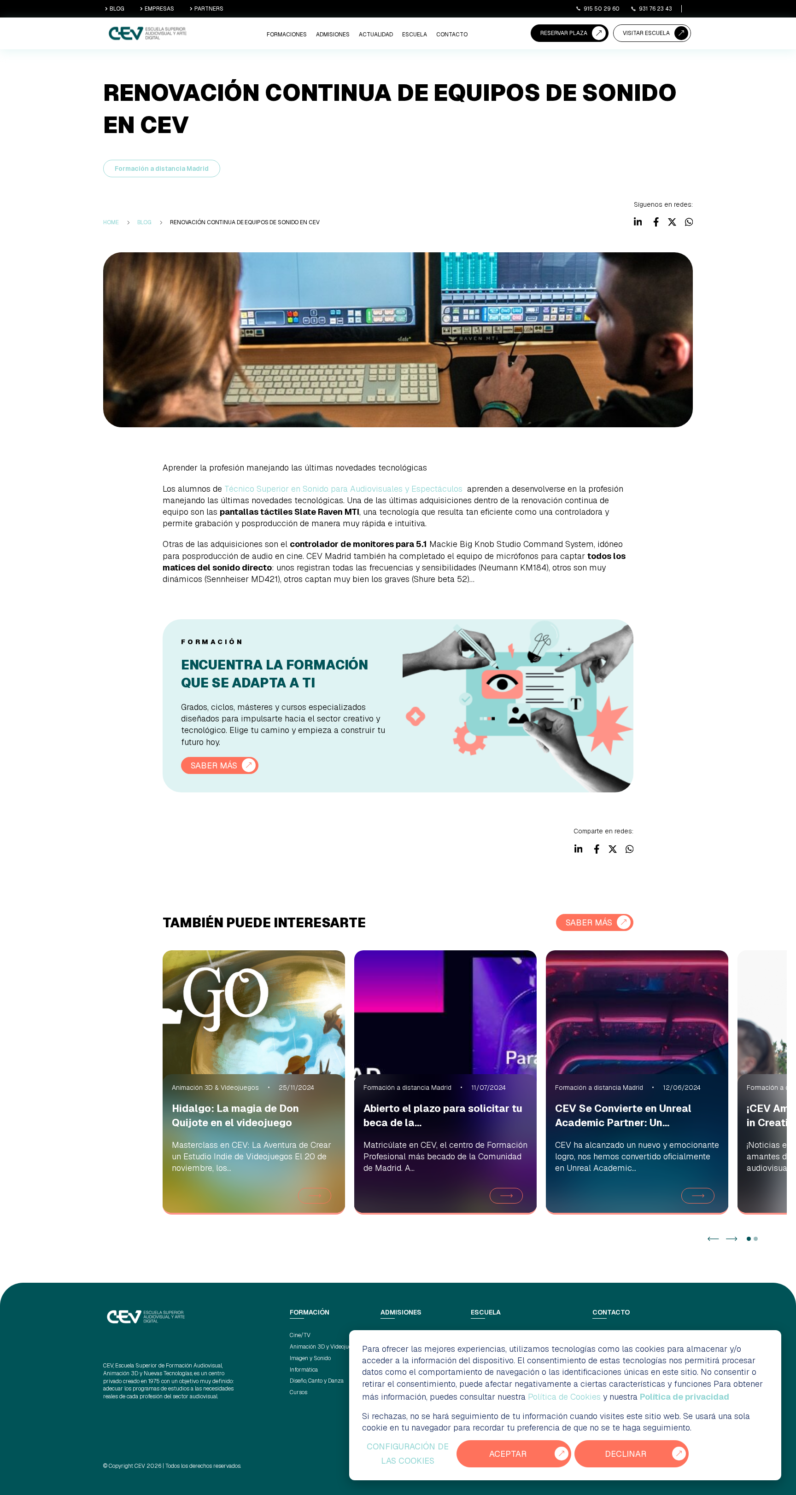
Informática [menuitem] (304, 1369)
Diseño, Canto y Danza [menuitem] (317, 1380)
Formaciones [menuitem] (287, 34)
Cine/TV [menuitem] (300, 1335)
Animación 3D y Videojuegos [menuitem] (325, 1346)
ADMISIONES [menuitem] (333, 34)
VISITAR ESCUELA (646, 33)
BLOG (117, 8)
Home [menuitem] (111, 222)
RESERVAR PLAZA (563, 33)
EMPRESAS (159, 8)
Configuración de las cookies (408, 1453)
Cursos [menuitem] (298, 1392)
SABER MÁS (214, 765)
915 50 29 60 (602, 8)
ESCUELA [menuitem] (414, 34)
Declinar (625, 1453)
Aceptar (508, 1453)
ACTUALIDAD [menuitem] (376, 34)
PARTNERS (208, 8)
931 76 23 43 (655, 8)
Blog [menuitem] (144, 222)
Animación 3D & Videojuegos (215, 1087)
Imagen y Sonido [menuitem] (310, 1358)
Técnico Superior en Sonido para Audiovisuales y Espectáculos (343, 488)
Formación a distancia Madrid (162, 168)
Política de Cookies (564, 1396)
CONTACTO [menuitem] (452, 34)
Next (731, 1239)
